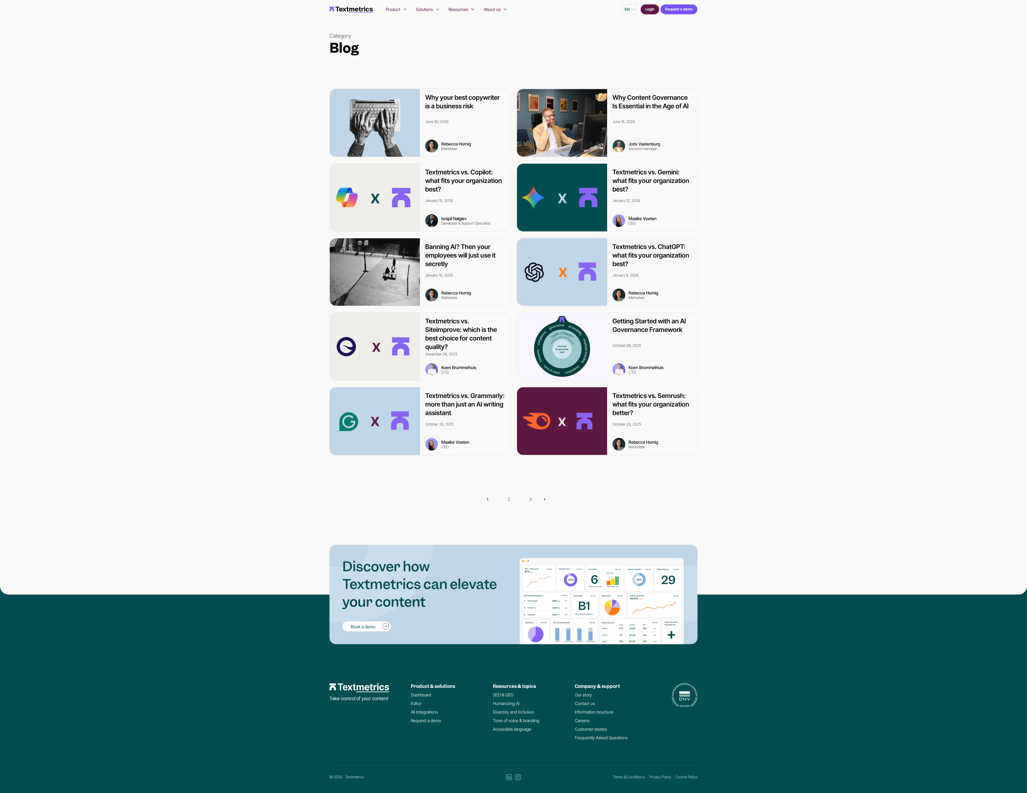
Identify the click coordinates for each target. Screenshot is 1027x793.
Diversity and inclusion (513, 712)
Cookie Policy (687, 777)
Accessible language (512, 729)
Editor (416, 703)
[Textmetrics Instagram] (518, 777)
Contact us (585, 703)
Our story (583, 695)
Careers (582, 720)
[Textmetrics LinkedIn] (509, 777)
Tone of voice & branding (516, 720)
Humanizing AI (506, 703)
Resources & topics (514, 686)
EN (627, 9)
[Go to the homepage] (351, 9)
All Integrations (424, 712)
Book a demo (363, 626)
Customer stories (591, 729)
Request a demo (679, 9)
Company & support (597, 686)
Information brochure (594, 712)
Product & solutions (433, 686)
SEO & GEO (503, 695)
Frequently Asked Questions (601, 737)
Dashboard (421, 695)
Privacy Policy (660, 777)
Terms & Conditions (629, 777)
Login (649, 9)
